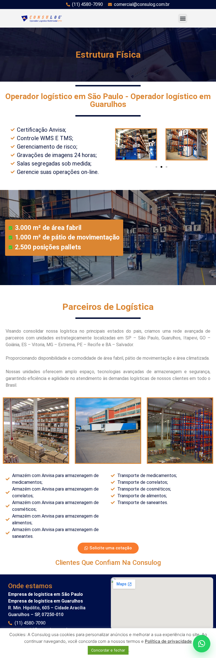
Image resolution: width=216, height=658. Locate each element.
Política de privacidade (168, 641)
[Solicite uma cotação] (201, 643)
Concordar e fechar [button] (108, 650)
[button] (182, 18)
